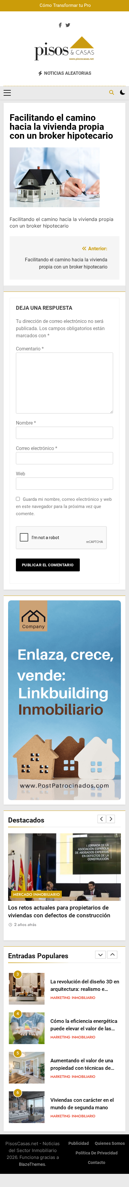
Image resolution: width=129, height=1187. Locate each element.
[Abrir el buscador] (111, 92)
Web (20, 474)
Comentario (30, 349)
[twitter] (68, 25)
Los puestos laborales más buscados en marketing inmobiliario (81, 1107)
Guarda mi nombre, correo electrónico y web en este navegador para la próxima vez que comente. (64, 506)
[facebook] (60, 25)
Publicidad (78, 1143)
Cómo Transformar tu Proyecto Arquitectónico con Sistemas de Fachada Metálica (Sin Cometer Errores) (69, 5)
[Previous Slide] (102, 819)
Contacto (96, 1162)
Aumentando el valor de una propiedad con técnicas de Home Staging (81, 1028)
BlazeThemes (32, 1164)
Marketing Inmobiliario (72, 997)
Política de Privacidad (97, 1153)
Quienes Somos (110, 1143)
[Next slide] (110, 819)
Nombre (26, 423)
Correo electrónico (36, 448)
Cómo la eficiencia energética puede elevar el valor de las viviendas (83, 989)
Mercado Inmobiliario (36, 894)
